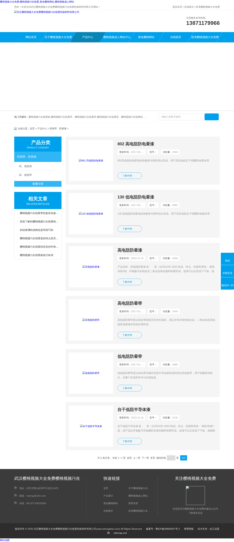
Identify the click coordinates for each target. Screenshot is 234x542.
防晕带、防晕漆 (58, 128)
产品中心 (87, 37)
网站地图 (5, 540)
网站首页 (31, 37)
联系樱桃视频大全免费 (208, 6)
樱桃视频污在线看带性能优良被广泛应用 (39, 213)
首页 (32, 128)
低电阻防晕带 (130, 356)
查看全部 (37, 183)
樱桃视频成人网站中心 (117, 37)
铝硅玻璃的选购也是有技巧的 (36, 229)
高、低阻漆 (25, 166)
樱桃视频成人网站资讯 (139, 495)
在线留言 (189, 6)
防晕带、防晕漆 (26, 156)
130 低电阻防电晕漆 (136, 197)
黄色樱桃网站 (146, 37)
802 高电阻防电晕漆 (136, 144)
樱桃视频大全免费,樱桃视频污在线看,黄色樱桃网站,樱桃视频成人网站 (37, 1)
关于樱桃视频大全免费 (58, 37)
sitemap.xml (120, 533)
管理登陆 (189, 528)
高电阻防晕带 (130, 303)
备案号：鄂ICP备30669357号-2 (163, 528)
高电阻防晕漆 (130, 250)
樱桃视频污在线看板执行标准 (36, 255)
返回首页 (177, 6)
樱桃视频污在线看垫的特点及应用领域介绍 (39, 238)
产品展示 (108, 495)
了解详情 (127, 175)
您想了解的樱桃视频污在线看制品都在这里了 (39, 221)
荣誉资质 (133, 503)
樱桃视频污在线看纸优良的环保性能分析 (39, 246)
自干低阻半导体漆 (134, 409)
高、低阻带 (25, 174)
